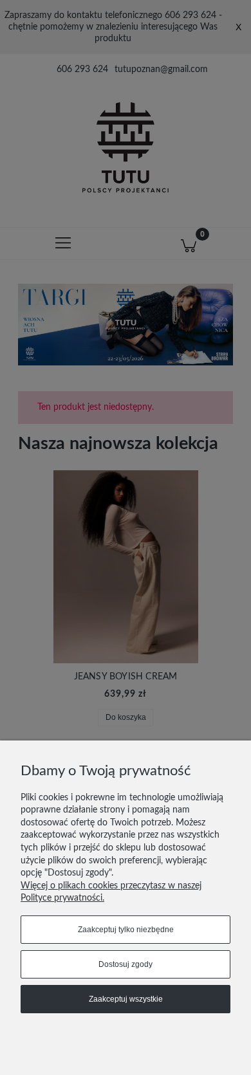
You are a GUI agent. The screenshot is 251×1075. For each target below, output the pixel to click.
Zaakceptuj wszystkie (126, 999)
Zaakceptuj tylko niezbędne (126, 929)
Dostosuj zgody (125, 964)
